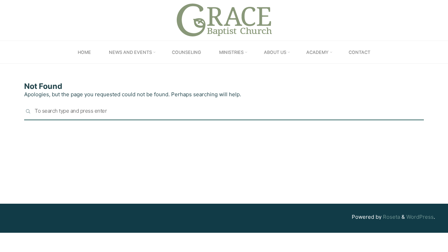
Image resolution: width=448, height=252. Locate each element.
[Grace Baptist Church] (224, 19)
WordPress (420, 217)
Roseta (391, 217)
